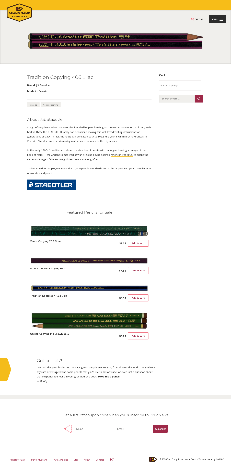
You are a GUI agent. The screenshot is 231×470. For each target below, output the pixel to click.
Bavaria (43, 91)
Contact (100, 459)
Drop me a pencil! (109, 376)
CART (199, 19)
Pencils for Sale (18, 459)
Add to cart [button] (138, 243)
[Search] (199, 99)
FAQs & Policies (60, 459)
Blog (76, 459)
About (87, 459)
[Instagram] (112, 459)
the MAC (220, 459)
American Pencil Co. (122, 154)
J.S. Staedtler (43, 85)
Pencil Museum (39, 459)
